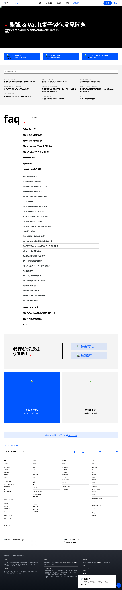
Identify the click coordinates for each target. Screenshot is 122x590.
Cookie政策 (75, 562)
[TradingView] (117, 452)
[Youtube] (100, 452)
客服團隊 (99, 562)
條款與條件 (63, 562)
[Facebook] (66, 452)
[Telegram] (109, 452)
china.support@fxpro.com (90, 568)
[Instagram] (74, 452)
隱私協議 (69, 562)
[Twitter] (91, 452)
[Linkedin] (83, 452)
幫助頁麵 (72, 435)
